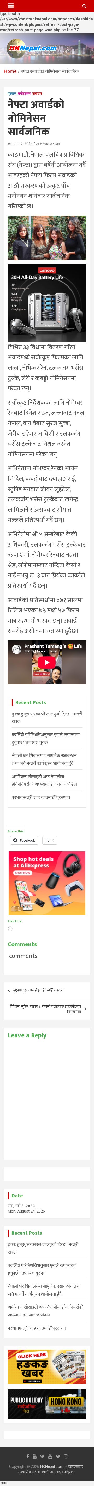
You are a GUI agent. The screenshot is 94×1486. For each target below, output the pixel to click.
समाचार (37, 93)
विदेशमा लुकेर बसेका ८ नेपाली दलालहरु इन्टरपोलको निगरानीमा (45, 1009)
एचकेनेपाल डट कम (48, 144)
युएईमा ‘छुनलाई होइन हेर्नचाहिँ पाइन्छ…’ (39, 990)
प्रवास (12, 93)
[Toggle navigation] (10, 6)
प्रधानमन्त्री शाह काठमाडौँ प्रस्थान (41, 797)
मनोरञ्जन (24, 93)
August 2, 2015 (20, 144)
